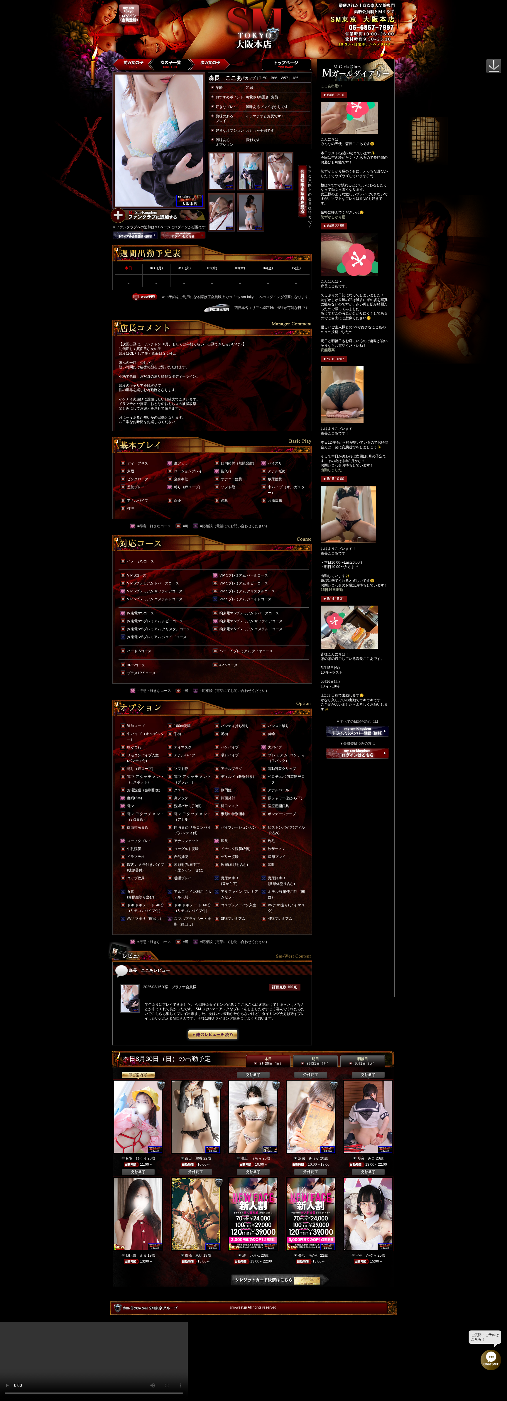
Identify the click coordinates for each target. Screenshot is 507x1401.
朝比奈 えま (136, 1255)
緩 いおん (251, 1255)
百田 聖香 (193, 1158)
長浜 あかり (308, 1255)
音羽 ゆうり (136, 1158)
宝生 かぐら (366, 1255)
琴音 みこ (366, 1158)
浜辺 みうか (308, 1158)
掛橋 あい (193, 1255)
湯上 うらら (251, 1158)
